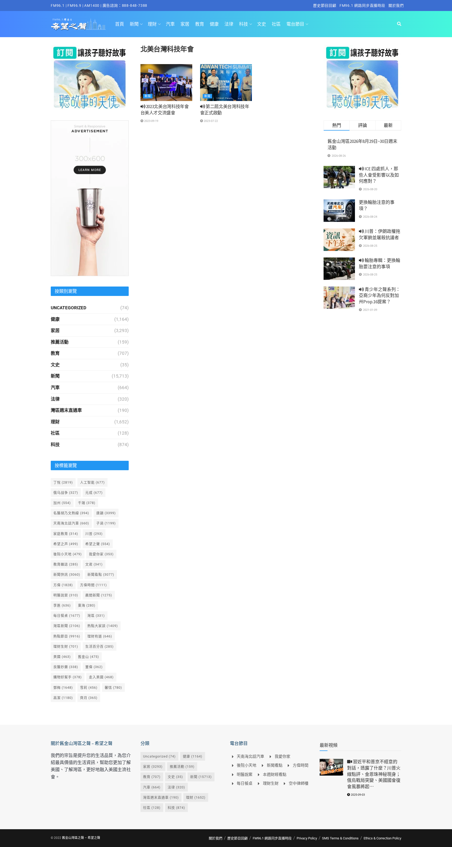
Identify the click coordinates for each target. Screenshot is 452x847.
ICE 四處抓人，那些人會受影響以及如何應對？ (379, 175)
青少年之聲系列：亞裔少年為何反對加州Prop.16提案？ (379, 296)
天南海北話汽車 (71, 523)
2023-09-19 (150, 121)
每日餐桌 (66, 616)
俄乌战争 (65, 493)
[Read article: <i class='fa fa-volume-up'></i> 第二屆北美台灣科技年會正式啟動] (226, 82)
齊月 (89, 698)
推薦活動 (60, 342)
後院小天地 (67, 554)
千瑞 (86, 503)
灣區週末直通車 (66, 410)
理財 (152, 24)
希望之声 (65, 544)
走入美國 (101, 677)
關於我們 (396, 5)
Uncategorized (68, 307)
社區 (276, 24)
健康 (214, 24)
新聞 (134, 24)
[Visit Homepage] (78, 24)
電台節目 (295, 24)
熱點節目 (66, 636)
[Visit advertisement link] (90, 77)
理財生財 (65, 646)
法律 (228, 24)
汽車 (170, 24)
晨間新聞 (98, 595)
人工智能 (92, 482)
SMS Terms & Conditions (340, 838)
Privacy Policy (307, 838)
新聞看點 (100, 574)
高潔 (63, 698)
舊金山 (88, 657)
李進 (62, 605)
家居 (184, 24)
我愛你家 (101, 554)
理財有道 (99, 636)
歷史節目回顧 (324, 5)
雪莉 (89, 687)
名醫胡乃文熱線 (71, 513)
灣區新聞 (66, 626)
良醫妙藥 (65, 667)
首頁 (119, 24)
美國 (62, 657)
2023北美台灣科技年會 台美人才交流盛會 (164, 110)
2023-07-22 (210, 121)
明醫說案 (65, 595)
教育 (199, 24)
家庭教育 (65, 534)
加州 (62, 503)
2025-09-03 (357, 794)
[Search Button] (399, 24)
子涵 (106, 523)
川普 (94, 534)
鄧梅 (63, 687)
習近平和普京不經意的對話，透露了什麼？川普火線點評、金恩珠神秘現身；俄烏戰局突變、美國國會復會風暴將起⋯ (373, 774)
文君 (94, 564)
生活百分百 (99, 646)
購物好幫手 (67, 677)
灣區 (96, 616)
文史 (261, 24)
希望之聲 (97, 544)
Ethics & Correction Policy (382, 838)
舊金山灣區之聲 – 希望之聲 (81, 838)
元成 (94, 493)
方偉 (63, 585)
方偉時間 (93, 585)
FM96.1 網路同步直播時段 (362, 5)
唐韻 (106, 513)
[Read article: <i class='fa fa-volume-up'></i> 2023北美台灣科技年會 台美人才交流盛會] (166, 82)
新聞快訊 (66, 574)
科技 (243, 24)
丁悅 (63, 482)
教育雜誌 (65, 564)
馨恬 (113, 687)
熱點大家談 (102, 626)
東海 (86, 605)
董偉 (94, 667)
